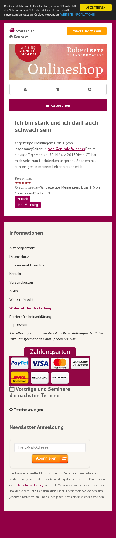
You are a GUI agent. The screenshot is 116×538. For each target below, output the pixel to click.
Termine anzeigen (28, 409)
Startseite (25, 30)
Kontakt (20, 36)
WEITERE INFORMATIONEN (78, 14)
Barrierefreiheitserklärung (30, 316)
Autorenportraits (22, 247)
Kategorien (59, 105)
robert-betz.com (86, 30)
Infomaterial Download (28, 265)
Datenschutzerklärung (29, 485)
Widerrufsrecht (21, 299)
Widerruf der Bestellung (30, 308)
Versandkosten (21, 282)
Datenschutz (19, 256)
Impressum (18, 324)
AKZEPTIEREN (95, 7)
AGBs (13, 290)
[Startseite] (58, 62)
